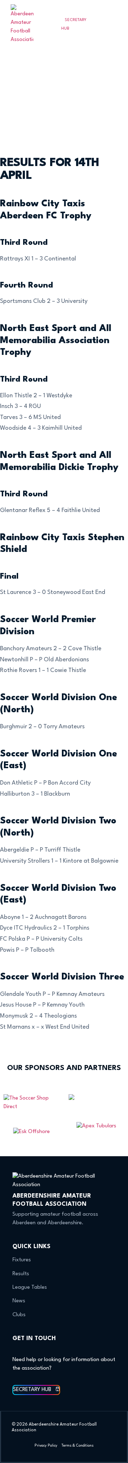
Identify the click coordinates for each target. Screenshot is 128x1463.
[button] (114, 24)
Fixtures (21, 1260)
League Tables (29, 1287)
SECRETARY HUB (73, 24)
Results (20, 1274)
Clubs (19, 1315)
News (18, 1301)
